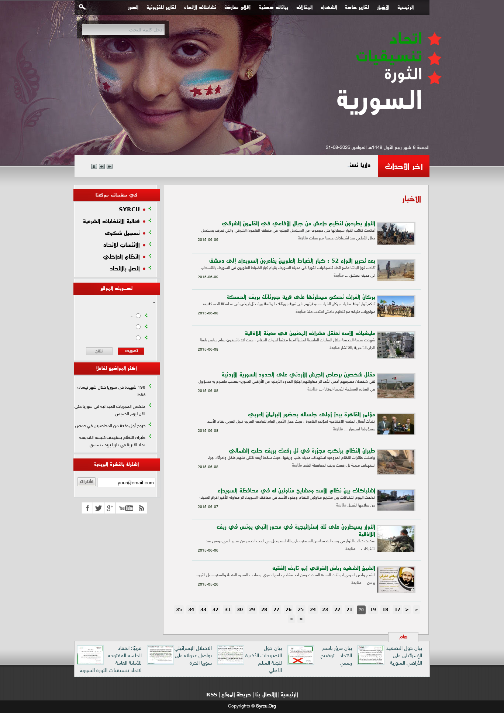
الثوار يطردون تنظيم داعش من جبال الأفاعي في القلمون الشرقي (298, 223)
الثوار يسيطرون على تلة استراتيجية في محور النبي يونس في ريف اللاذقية (296, 530)
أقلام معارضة (237, 7)
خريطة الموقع (236, 694)
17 (397, 609)
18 (385, 609)
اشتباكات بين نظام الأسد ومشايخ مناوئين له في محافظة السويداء (296, 490)
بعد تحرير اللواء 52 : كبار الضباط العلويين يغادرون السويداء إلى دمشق (292, 261)
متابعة (303, 238)
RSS (211, 694)
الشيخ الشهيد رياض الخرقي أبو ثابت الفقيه (323, 568)
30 (240, 609)
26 (288, 609)
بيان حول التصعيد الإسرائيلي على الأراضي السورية (404, 655)
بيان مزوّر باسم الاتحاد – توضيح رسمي (336, 655)
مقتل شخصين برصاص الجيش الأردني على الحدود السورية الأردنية (298, 374)
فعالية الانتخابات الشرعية (111, 221)
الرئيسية (405, 7)
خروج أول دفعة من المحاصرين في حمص (110, 426)
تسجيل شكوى (122, 233)
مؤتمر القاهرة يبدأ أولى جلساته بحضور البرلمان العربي (311, 414)
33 (203, 609)
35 (179, 609)
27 (276, 609)
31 (228, 609)
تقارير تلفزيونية (161, 7)
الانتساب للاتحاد (121, 245)
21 (349, 609)
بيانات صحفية (273, 7)
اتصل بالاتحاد (125, 268)
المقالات (304, 7)
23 (325, 609)
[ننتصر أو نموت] (388, 128)
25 (301, 609)
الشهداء (329, 7)
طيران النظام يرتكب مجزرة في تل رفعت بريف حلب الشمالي (302, 450)
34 (191, 609)
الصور (133, 7)
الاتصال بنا (266, 694)
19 (373, 609)
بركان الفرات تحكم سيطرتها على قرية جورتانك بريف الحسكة (301, 297)
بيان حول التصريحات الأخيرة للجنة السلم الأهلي (263, 659)
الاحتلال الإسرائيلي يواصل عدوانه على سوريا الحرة (193, 655)
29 (252, 609)
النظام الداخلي (121, 256)
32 (215, 609)
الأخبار (383, 7)
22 (337, 609)
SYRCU (129, 209)
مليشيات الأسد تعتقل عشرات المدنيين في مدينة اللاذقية (310, 333)
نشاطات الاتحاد (200, 7)
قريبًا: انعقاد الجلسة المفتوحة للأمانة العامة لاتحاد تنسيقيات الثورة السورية (111, 659)
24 (313, 609)
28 (264, 609)
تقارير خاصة (357, 7)
